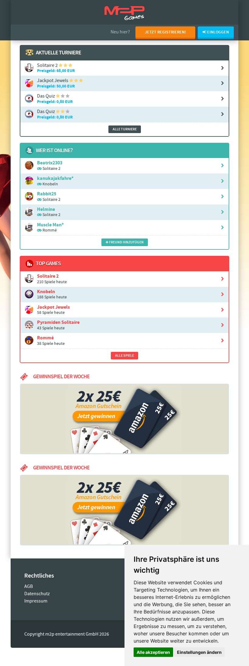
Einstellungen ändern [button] (199, 652)
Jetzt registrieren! (165, 32)
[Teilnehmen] (124, 419)
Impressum (35, 601)
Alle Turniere (125, 129)
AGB (28, 586)
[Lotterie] (124, 510)
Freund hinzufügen (126, 242)
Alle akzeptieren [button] (153, 652)
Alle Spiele (124, 355)
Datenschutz (37, 594)
